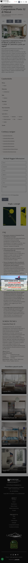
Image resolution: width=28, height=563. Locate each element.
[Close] (26, 273)
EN (16, 1)
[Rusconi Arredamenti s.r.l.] (7, 1)
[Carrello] (21, 1)
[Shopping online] (19, 2)
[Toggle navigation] (26, 2)
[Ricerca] (24, 2)
